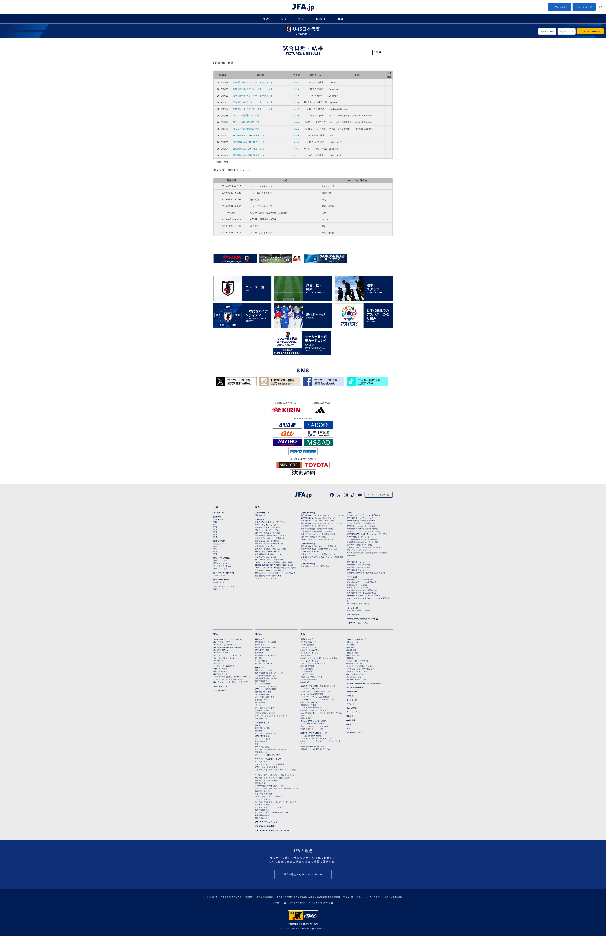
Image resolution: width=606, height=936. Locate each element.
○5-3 (296, 82)
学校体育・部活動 (220, 668)
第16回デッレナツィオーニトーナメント (253, 82)
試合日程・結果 (547, 31)
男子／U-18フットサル (222, 566)
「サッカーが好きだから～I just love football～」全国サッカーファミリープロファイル (232, 677)
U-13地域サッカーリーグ (310, 551)
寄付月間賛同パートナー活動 (311, 729)
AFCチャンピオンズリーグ (265, 524)
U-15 (215, 537)
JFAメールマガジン (354, 732)
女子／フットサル (220, 568)
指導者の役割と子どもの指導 (266, 780)
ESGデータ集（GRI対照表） (357, 660)
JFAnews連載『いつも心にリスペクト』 (270, 785)
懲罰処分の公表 (261, 818)
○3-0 (296, 135)
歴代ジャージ (218, 589)
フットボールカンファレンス (266, 686)
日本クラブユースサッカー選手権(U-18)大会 (318, 534)
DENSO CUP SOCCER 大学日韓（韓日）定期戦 (274, 562)
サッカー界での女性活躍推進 (311, 694)
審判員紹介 (259, 652)
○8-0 (296, 122)
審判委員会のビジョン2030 (265, 642)
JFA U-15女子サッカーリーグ (358, 536)
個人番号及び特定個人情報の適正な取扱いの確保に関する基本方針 (308, 896)
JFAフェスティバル (221, 674)
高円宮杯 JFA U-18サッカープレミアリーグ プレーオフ (322, 523)
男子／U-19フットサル (222, 563)
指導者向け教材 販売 (263, 691)
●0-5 (296, 148)
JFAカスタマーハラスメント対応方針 (385, 896)
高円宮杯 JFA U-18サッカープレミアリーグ (318, 518)
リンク (349, 728)
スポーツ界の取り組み (263, 793)
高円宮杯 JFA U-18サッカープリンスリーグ (318, 520)
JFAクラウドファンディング (266, 822)
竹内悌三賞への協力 (308, 704)
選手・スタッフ (566, 31)
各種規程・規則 (352, 652)
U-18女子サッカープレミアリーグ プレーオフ (364, 531)
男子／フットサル (220, 560)
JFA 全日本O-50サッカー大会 (358, 564)
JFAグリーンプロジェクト (310, 688)
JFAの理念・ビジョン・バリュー (303, 874)
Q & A (348, 724)
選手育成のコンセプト (309, 642)
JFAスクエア (218, 660)
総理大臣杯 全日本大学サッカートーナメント (272, 554)
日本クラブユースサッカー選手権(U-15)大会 (318, 554)
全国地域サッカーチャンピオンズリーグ (270, 535)
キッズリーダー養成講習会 (223, 666)
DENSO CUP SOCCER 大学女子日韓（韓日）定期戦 (275, 567)
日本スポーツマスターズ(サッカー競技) (270, 548)
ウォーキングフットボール (223, 658)
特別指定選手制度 (307, 666)
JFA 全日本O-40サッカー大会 (358, 562)
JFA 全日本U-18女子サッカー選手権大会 (362, 528)
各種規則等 (350, 720)
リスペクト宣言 (261, 761)
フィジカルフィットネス (264, 707)
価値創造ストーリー (354, 663)
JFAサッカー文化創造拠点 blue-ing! (361, 618)
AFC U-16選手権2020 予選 (246, 115)
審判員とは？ (260, 644)
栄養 (256, 744)
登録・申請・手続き (354, 655)
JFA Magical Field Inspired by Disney (227, 647)
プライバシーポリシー (354, 896)
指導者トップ (260, 667)
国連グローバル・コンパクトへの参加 (315, 726)
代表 (266, 19)
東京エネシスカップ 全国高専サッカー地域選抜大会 (275, 573)
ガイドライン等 (261, 718)
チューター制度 (261, 702)
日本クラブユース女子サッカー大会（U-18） (364, 547)
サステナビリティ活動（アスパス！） (361, 666)
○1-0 (296, 102)
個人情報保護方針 (264, 896)
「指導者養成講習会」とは (265, 675)
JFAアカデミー (306, 671)
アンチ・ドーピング (263, 738)
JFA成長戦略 (351, 650)
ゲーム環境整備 (306, 668)
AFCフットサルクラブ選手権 (358, 603)
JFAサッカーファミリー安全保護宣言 (315, 696)
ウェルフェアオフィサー (264, 799)
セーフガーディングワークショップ (269, 807)
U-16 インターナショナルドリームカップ (317, 539)
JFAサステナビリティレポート (312, 723)
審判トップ (259, 639)
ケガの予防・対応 (262, 746)
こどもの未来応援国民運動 (310, 707)
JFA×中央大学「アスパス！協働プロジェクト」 (318, 699)
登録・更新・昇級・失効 (264, 697)
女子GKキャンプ (306, 655)
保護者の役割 (260, 783)
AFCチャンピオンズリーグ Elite (267, 527)
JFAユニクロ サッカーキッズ (224, 644)
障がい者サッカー (220, 671)
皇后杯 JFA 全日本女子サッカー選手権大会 (363, 515)
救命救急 (258, 730)
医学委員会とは (261, 752)
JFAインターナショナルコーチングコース (271, 715)
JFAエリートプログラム (309, 650)
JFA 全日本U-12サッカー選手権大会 (315, 566)
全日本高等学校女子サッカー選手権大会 (362, 539)
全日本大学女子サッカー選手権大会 (361, 523)
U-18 (215, 529)
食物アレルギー (261, 741)
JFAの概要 (350, 644)
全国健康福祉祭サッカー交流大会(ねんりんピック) (366, 572)
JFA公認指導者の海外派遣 (265, 713)
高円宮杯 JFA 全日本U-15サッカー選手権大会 (318, 546)
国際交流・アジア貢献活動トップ (313, 733)
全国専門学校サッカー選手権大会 (268, 575)
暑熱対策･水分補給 (262, 728)
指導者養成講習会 (262, 681)
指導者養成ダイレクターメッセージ (269, 673)
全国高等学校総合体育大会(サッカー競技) (317, 528)
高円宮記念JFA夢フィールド (311, 676)
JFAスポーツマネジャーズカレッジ (314, 710)
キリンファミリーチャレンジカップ (227, 655)
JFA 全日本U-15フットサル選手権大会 (362, 592)
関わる (321, 19)
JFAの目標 (350, 647)
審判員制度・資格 (262, 650)
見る (284, 19)
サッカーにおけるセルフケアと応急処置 (270, 749)
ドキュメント (351, 704)
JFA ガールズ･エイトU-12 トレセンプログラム (318, 658)
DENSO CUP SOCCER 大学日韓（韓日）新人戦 (274, 565)
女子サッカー (351, 691)
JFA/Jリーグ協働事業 (308, 679)
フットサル (350, 695)
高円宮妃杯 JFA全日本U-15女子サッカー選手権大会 (367, 534)
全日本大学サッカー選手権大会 (267, 551)
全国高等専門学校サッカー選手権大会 (270, 570)
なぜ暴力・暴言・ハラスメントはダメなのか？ (273, 777)
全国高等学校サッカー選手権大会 (314, 526)
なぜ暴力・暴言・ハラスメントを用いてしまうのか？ (276, 775)
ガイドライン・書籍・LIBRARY (267, 754)
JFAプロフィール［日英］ (356, 679)
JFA (302, 634)
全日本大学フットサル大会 (357, 587)
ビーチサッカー (219, 575)
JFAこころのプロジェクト (310, 702)
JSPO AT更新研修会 (263, 736)
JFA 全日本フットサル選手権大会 (360, 579)
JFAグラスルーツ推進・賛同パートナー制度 (230, 682)
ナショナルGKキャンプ (309, 652)
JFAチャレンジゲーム (221, 652)
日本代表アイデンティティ (223, 586)
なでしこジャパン (220, 543)
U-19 (215, 527)
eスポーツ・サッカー (221, 582)
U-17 (215, 532)
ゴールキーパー (261, 705)
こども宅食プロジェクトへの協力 (313, 720)
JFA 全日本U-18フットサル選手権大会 (362, 590)
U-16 (215, 534)
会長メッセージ (352, 642)
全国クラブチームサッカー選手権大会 (270, 538)
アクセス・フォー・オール (356, 671)
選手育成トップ (306, 639)
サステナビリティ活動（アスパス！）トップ (317, 686)
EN (601, 7)
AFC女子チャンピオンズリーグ (359, 550)
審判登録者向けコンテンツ (265, 655)
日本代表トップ (219, 512)
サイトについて (210, 896)
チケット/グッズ (584, 7)
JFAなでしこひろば (221, 649)
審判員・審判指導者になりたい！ (268, 647)
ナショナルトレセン (308, 647)
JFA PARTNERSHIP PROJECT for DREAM (272, 830)
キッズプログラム (220, 663)
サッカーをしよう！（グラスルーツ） (228, 639)
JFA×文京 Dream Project (355, 674)
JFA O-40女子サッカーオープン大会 (361, 520)
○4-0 (296, 95)
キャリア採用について (319, 902)
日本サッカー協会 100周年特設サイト (361, 668)
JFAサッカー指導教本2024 (265, 689)
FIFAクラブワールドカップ (265, 578)
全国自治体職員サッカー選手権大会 (269, 543)
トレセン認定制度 (307, 644)
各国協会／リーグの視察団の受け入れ (315, 749)
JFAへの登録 (560, 7)
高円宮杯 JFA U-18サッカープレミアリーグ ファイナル (322, 515)
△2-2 (296, 128)
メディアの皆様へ (297, 902)
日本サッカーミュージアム (357, 622)
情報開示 (349, 658)
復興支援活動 (305, 718)
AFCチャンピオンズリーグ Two (267, 530)
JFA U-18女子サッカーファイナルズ (361, 526)
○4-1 (296, 155)
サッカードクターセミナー (265, 733)
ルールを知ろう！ (354, 614)
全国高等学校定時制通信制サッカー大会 (316, 531)
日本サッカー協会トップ (355, 639)
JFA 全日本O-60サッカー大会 (358, 567)
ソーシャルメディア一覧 (378, 494)
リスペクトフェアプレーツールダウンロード (272, 812)
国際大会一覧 (260, 515)
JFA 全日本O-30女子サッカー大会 (360, 518)
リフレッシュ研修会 (263, 683)
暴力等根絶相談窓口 (263, 815)
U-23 (215, 521)
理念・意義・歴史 (262, 694)
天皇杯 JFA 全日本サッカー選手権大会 (270, 522)
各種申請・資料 (261, 699)
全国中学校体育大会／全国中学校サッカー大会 (319, 548)
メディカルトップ (262, 722)
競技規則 (258, 658)
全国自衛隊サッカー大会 (264, 546)
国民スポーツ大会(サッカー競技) (268, 532)
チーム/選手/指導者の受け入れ (312, 746)
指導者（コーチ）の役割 (264, 670)
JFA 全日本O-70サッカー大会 (358, 570)
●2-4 (296, 142)
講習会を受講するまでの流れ (266, 678)
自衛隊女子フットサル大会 (357, 584)
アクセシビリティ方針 (231, 896)
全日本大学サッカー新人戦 (265, 557)
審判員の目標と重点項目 (264, 663)
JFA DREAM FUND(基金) (265, 826)
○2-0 (296, 89)
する (302, 19)
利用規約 (249, 896)
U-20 (215, 546)
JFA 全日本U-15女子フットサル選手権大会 (363, 595)
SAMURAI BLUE (219, 519)
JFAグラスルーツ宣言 (221, 642)
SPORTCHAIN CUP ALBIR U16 (248, 135)
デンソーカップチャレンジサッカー (269, 559)
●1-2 (296, 108)
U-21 (215, 524)
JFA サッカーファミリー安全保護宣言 (270, 764)
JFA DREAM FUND (353, 676)
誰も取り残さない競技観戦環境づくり (315, 691)
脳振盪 (257, 725)
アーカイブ (278, 902)
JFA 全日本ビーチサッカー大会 (359, 610)
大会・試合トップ (262, 512)
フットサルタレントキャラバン (312, 663)
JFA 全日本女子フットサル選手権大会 (361, 582)
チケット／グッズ (353, 712)
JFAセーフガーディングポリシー (268, 767)
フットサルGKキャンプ (309, 660)
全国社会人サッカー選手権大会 (267, 540)
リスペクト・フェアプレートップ (268, 759)
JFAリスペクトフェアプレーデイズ (268, 796)
